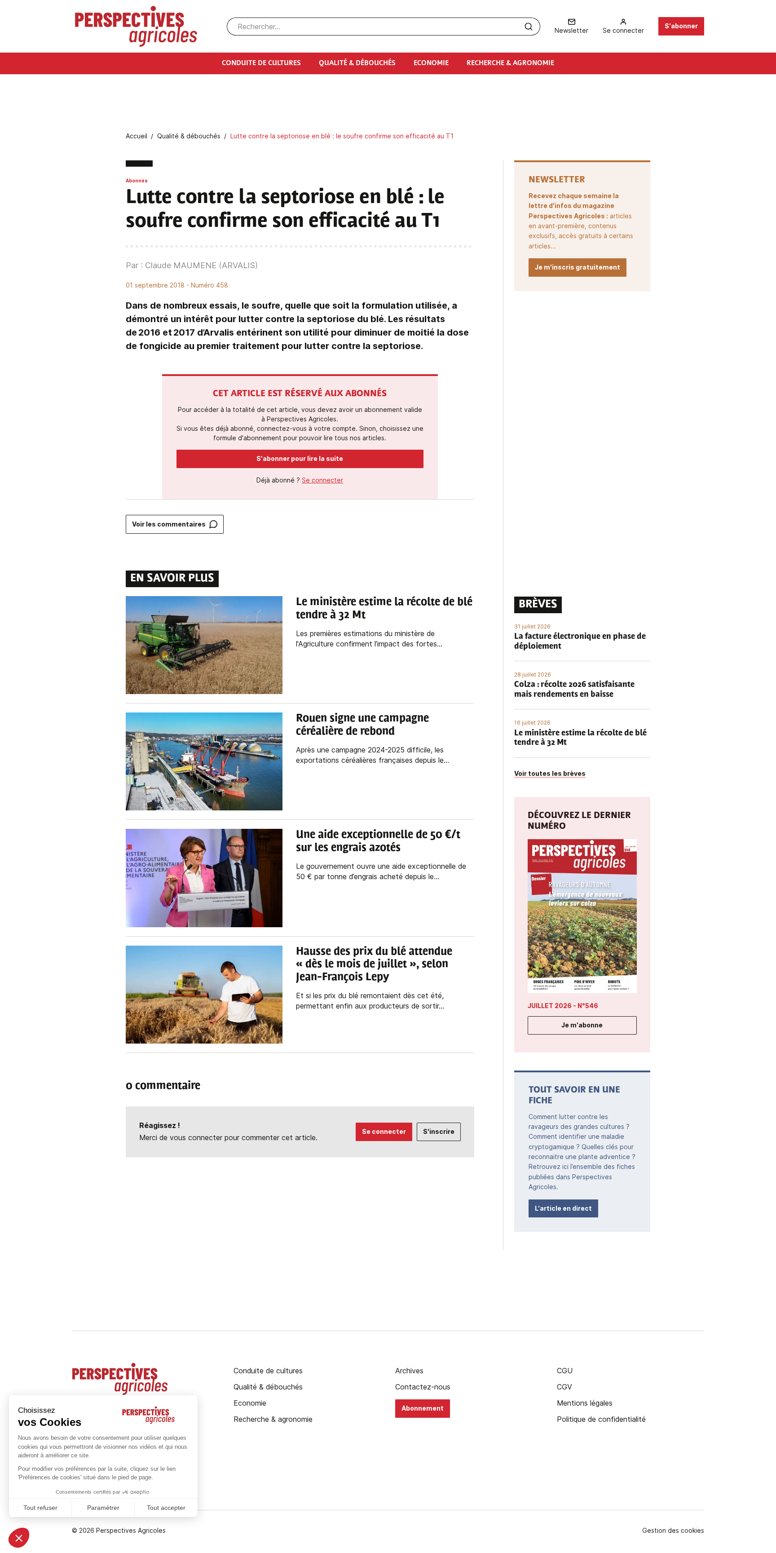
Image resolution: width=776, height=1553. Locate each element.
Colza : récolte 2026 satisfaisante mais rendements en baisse (574, 690)
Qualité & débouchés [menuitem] (357, 63)
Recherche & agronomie (273, 1419)
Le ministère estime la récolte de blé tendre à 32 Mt (384, 609)
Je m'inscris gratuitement (577, 267)
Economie (250, 1403)
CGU (565, 1370)
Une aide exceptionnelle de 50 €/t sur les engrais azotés (378, 842)
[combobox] (383, 26)
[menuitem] (571, 26)
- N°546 (563, 1005)
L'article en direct (563, 1208)
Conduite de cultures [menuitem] (261, 63)
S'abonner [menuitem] (681, 26)
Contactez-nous (422, 1386)
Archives (409, 1370)
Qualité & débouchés (268, 1386)
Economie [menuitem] (431, 63)
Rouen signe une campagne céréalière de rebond (362, 725)
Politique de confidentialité (601, 1419)
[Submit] (528, 26)
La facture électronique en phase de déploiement (580, 642)
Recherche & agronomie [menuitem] (510, 63)
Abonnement (422, 1408)
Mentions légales (585, 1403)
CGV (564, 1386)
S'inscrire (438, 1131)
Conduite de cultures (268, 1370)
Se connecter (322, 480)
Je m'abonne (582, 1025)
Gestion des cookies (673, 1530)
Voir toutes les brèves (550, 773)
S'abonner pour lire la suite (299, 458)
